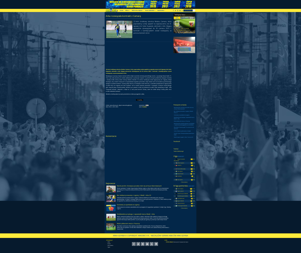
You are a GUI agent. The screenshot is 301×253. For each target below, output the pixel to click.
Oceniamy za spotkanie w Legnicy (128, 205)
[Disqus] (139, 159)
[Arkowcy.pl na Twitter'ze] (175, 11)
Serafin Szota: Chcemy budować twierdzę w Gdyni (184, 134)
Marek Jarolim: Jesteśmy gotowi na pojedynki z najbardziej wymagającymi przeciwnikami (184, 124)
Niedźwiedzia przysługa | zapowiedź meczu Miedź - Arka (136, 214)
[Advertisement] (139, 54)
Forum (121, 10)
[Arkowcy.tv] (180, 11)
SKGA (109, 242)
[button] (194, 10)
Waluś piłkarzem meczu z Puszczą (128, 223)
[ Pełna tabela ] (184, 182)
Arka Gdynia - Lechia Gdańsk (184, 49)
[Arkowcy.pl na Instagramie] (178, 11)
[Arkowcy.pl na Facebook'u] (173, 11)
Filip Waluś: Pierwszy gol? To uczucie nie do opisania (184, 128)
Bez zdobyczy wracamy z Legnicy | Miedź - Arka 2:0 (134, 195)
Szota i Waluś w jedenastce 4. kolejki (182, 131)
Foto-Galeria (110, 245)
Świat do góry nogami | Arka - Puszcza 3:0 (183, 137)
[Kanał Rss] (182, 11)
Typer (109, 247)
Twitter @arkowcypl (178, 151)
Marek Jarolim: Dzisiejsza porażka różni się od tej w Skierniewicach (139, 186)
